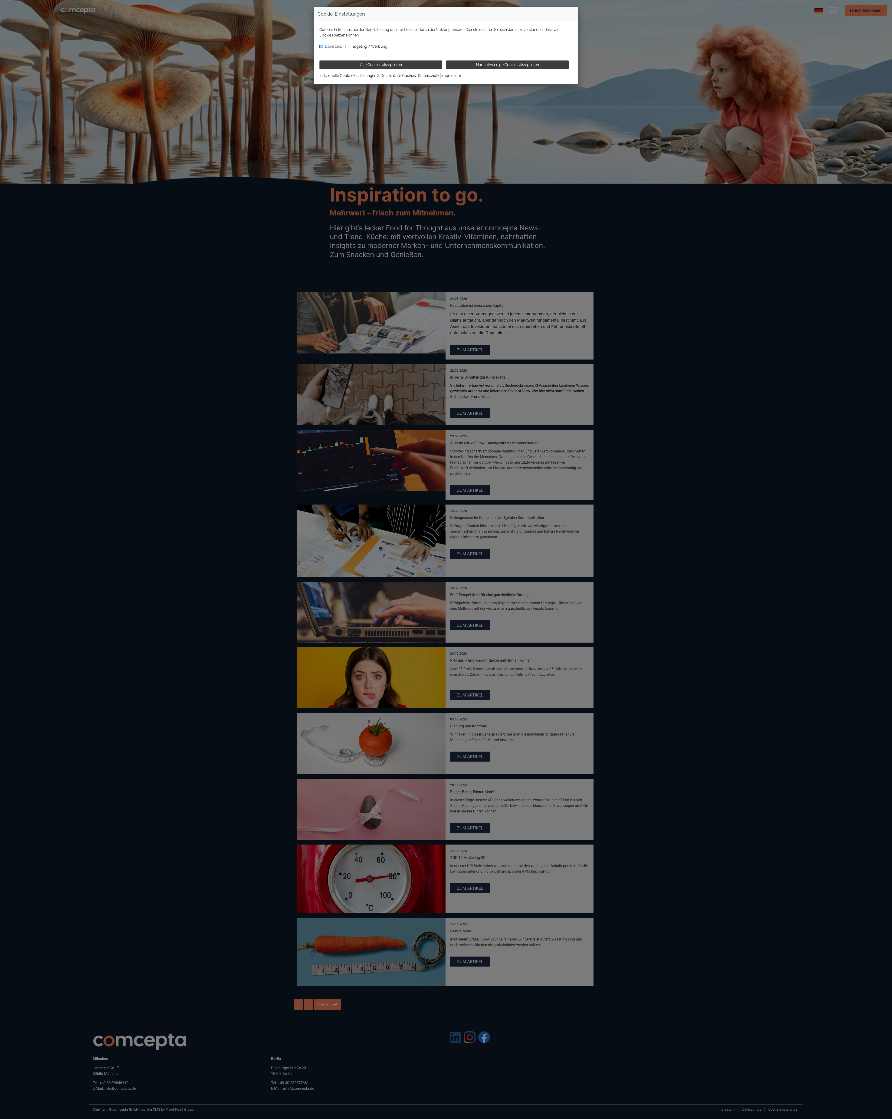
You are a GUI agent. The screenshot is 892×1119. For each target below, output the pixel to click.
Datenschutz (428, 75)
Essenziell (333, 46)
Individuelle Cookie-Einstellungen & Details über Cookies (367, 75)
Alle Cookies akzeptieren (381, 65)
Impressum (451, 75)
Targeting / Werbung (369, 46)
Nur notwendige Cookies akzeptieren (507, 65)
